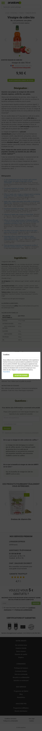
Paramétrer (6, 372)
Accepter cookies (21, 375)
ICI (17, 370)
